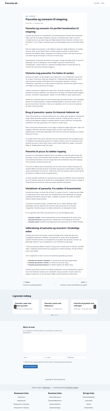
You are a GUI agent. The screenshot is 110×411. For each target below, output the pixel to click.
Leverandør (88, 400)
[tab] (51, 315)
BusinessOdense (55, 404)
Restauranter (21, 400)
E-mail (48, 357)
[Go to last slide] (15, 307)
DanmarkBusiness (55, 397)
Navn (26, 357)
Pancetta (97, 3)
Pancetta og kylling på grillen (32, 284)
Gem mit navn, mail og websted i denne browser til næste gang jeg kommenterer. (48, 362)
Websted (71, 357)
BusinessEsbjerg (55, 408)
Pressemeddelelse (89, 397)
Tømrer (88, 404)
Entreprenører (88, 408)
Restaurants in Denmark (21, 404)
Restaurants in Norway (21, 408)
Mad (27, 16)
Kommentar (27, 332)
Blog (102, 3)
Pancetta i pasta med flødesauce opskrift (73, 284)
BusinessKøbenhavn (55, 400)
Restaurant (21, 397)
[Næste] (95, 307)
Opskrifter (32, 16)
